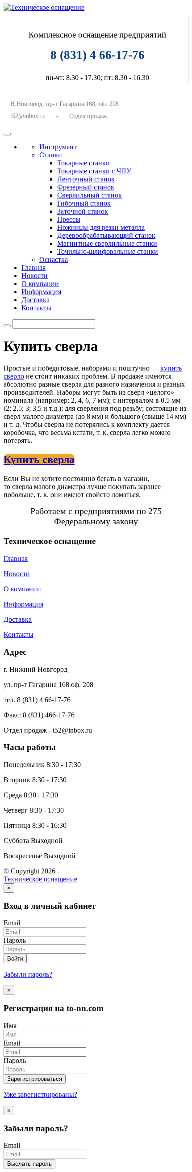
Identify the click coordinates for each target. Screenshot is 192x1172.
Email (12, 923)
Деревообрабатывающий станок (106, 235)
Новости (34, 275)
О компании (40, 283)
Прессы (68, 219)
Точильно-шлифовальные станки (107, 251)
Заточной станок (82, 211)
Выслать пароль (29, 1163)
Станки (50, 155)
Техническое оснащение (40, 879)
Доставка (35, 300)
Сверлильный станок (89, 195)
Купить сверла (39, 459)
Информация (41, 291)
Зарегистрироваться (34, 1078)
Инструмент (58, 147)
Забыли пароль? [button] (28, 974)
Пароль (15, 940)
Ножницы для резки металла (101, 227)
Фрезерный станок (85, 187)
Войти (15, 958)
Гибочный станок (84, 203)
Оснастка (53, 259)
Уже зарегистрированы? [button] (40, 1094)
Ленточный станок (86, 179)
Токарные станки (83, 163)
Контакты (36, 308)
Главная (33, 267)
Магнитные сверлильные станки (107, 243)
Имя (10, 1025)
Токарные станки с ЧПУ (94, 171)
